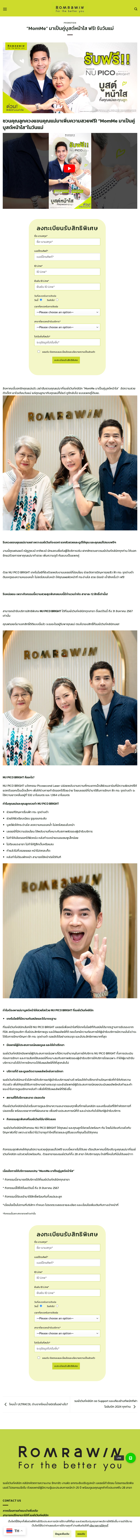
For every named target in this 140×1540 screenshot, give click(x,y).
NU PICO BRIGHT (43, 1027)
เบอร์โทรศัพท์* (41, 251)
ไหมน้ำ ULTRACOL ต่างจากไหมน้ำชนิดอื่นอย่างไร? (38, 1404)
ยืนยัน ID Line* (41, 281)
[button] (5, 9)
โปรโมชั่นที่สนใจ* (42, 336)
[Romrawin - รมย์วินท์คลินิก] (70, 8)
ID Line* (38, 266)
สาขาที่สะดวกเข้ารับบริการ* (47, 321)
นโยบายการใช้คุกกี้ (98, 1526)
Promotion (70, 22)
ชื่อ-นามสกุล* (41, 236)
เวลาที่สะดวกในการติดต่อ (46, 306)
